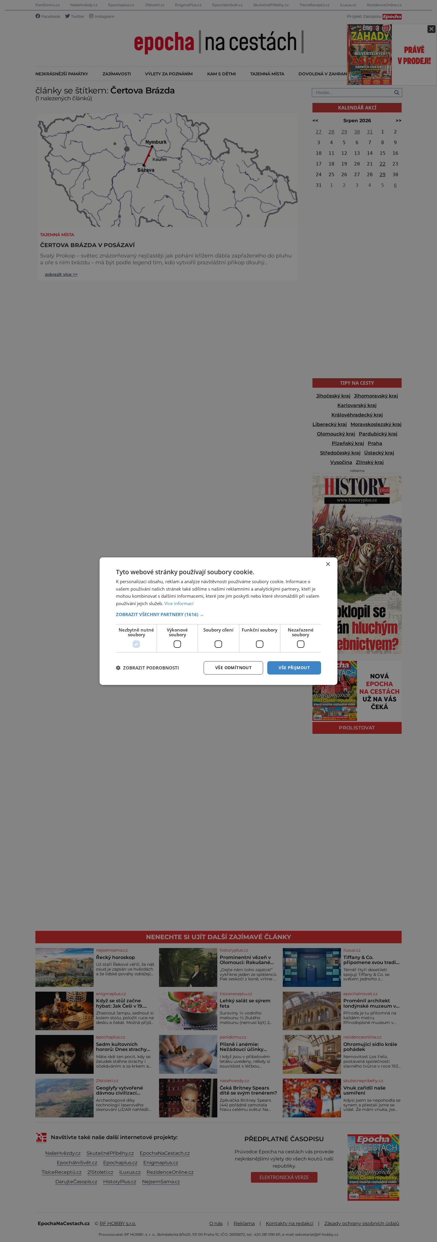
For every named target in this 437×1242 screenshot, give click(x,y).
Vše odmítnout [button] (233, 667)
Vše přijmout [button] (294, 667)
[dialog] (218, 621)
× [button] (328, 564)
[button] (218, 614)
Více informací (179, 603)
